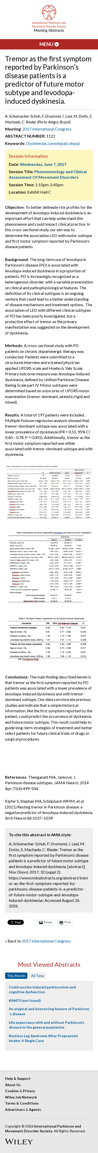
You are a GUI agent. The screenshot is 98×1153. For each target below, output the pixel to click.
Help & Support (18, 1078)
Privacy (29, 1091)
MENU (47, 44)
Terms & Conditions (22, 1103)
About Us (13, 1085)
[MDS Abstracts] (49, 31)
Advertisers (15, 1109)
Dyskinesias (36, 143)
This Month (16, 976)
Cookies (12, 1091)
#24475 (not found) (25, 1000)
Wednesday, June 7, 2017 (43, 164)
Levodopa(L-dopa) (64, 143)
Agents (35, 1109)
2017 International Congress (46, 128)
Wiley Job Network (21, 1097)
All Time (37, 976)
